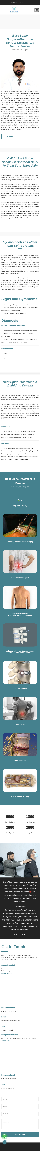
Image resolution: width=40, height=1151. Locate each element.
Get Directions (6, 973)
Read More (9, 136)
